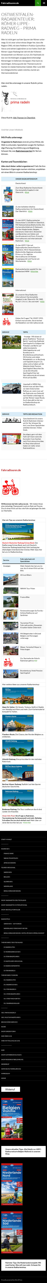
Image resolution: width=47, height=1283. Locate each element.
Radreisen (5, 849)
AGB (2, 1050)
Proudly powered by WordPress (11, 1280)
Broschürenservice (9, 1022)
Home (3, 1078)
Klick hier (34, 271)
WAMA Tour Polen (11, 858)
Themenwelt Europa (9, 975)
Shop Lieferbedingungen (11, 1055)
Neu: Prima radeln (8, 1013)
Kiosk (3, 1027)
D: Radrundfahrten (12, 966)
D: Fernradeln (9, 970)
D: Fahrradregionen (12, 952)
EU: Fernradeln (10, 989)
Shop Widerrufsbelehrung (12, 1059)
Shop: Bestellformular (10, 910)
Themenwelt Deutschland (12, 942)
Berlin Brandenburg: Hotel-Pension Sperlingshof (24, 933)
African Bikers (10, 863)
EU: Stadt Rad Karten (12, 999)
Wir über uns (6, 1036)
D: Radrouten (9, 947)
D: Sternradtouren (11, 956)
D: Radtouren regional (13, 961)
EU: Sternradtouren (12, 994)
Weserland (8, 886)
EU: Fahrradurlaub (11, 1003)
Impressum (5, 1073)
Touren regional (8, 867)
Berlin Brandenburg (12, 891)
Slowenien (8, 881)
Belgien (7, 877)
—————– (4, 844)
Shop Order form (8, 1031)
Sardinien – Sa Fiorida (12, 924)
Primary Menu (44, 3)
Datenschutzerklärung (11, 1069)
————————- (6, 1045)
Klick (27, 192)
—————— (5, 914)
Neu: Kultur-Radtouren (10, 1017)
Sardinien (8, 872)
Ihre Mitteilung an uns (10, 1041)
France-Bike (9, 853)
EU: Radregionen (10, 985)
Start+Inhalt (6, 839)
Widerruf (5, 1064)
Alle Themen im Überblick (24, 117)
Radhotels (5, 919)
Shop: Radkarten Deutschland (13, 900)
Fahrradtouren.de (10, 3)
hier (35, 661)
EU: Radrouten (10, 980)
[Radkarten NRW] (8, 277)
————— (4, 1008)
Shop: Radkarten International (14, 905)
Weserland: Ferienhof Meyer (15, 928)
